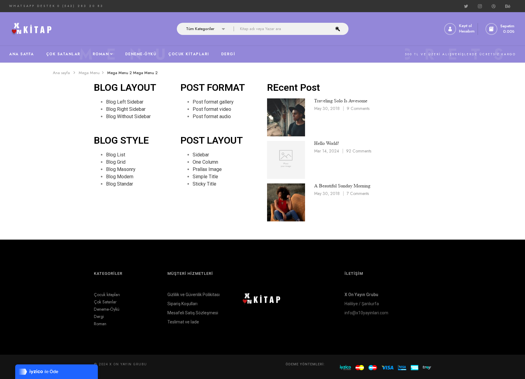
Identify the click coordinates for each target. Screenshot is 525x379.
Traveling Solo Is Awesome (340, 101)
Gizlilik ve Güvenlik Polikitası (193, 294)
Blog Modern (119, 176)
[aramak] (337, 29)
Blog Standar (119, 184)
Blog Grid (115, 162)
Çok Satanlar (105, 302)
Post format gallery (213, 102)
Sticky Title (204, 184)
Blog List (115, 155)
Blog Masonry (121, 169)
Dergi (99, 316)
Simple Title (205, 176)
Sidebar (201, 155)
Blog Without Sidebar (128, 116)
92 (358, 151)
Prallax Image (207, 169)
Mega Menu (89, 73)
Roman (100, 324)
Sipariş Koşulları (182, 303)
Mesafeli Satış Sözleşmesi (192, 312)
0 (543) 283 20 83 (80, 6)
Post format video (212, 109)
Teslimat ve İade (183, 321)
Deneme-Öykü (106, 309)
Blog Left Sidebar (124, 102)
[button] (501, 29)
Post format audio (212, 116)
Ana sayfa (61, 73)
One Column (205, 162)
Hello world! (326, 143)
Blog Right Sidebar (126, 109)
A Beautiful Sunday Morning (342, 186)
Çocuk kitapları (107, 295)
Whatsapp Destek (32, 6)
